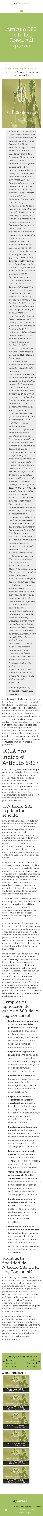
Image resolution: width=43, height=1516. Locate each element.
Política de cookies (28, 1510)
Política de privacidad (28, 1512)
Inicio (8, 69)
